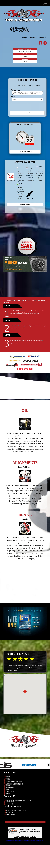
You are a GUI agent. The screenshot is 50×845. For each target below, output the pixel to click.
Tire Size (31, 85)
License (17, 85)
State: (13, 96)
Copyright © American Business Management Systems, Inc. (25, 840)
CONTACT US (10, 792)
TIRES (8, 778)
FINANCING (10, 788)
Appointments (25, 124)
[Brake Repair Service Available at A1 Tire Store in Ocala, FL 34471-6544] (39, 171)
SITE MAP (9, 794)
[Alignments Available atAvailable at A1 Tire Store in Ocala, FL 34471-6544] (25, 476)
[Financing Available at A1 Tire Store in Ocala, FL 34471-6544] (25, 621)
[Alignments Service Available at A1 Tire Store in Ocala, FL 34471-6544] (20, 173)
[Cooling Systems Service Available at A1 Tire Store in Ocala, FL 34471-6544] (20, 189)
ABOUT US (9, 790)
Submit (27, 113)
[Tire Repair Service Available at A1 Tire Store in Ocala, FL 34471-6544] (30, 173)
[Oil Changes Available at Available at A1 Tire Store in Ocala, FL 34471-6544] (25, 424)
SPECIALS (9, 786)
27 (29, 140)
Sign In (24, 37)
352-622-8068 (24, 32)
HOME (8, 776)
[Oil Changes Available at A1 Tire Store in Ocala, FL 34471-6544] (11, 176)
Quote (42, 37)
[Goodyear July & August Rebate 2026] (25, 264)
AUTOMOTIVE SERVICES (14, 782)
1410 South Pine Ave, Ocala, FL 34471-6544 (21, 29)
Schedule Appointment (25, 151)
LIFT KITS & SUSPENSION (14, 784)
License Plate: (16, 90)
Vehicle (24, 85)
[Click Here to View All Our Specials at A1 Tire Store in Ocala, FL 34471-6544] (27, 246)
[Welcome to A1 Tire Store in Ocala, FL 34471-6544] (23, 15)
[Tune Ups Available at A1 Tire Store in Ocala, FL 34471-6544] (30, 193)
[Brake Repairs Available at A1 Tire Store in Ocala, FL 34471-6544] (25, 528)
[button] (25, 692)
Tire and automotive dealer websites (30, 832)
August (29, 144)
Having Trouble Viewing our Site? (25, 837)
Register (33, 37)
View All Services (25, 204)
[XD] (30, 765)
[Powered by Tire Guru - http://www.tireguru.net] (12, 831)
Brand (38, 85)
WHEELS (8, 780)
